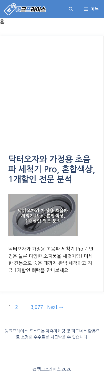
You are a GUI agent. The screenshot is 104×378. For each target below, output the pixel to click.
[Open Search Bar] (70, 9)
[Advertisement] (52, 99)
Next (55, 307)
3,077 (36, 307)
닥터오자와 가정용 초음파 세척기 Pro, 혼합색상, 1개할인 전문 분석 (51, 169)
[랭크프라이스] (25, 9)
